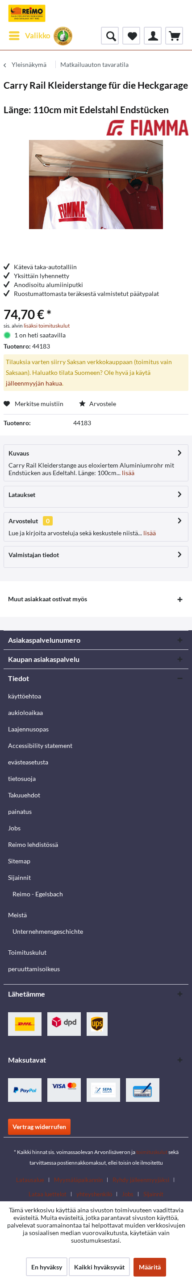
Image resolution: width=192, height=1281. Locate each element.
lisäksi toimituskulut (47, 325)
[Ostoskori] (174, 36)
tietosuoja (22, 778)
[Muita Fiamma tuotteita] (147, 127)
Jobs (14, 828)
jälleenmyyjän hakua (34, 383)
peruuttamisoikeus (34, 969)
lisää (127, 472)
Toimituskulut (27, 952)
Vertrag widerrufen (39, 1126)
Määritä (150, 1267)
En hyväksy (46, 1267)
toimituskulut (151, 1152)
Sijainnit (19, 877)
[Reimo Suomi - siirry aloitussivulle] (27, 13)
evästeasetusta (28, 762)
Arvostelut (23, 521)
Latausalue (30, 1179)
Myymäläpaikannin (78, 1179)
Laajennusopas (28, 729)
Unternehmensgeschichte (48, 931)
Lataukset (21, 494)
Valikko (37, 35)
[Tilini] (153, 36)
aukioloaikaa (25, 712)
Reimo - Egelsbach (38, 894)
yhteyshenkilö (94, 1194)
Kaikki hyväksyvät (99, 1267)
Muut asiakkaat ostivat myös (47, 599)
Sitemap (19, 861)
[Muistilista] (131, 36)
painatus (20, 811)
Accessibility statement (40, 745)
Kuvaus (18, 453)
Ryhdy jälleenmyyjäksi (141, 1179)
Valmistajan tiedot (33, 554)
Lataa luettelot (48, 1194)
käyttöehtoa (24, 696)
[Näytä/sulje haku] (110, 36)
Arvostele (102, 403)
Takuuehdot (24, 795)
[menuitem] (29, 36)
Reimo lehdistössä (33, 844)
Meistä (17, 915)
